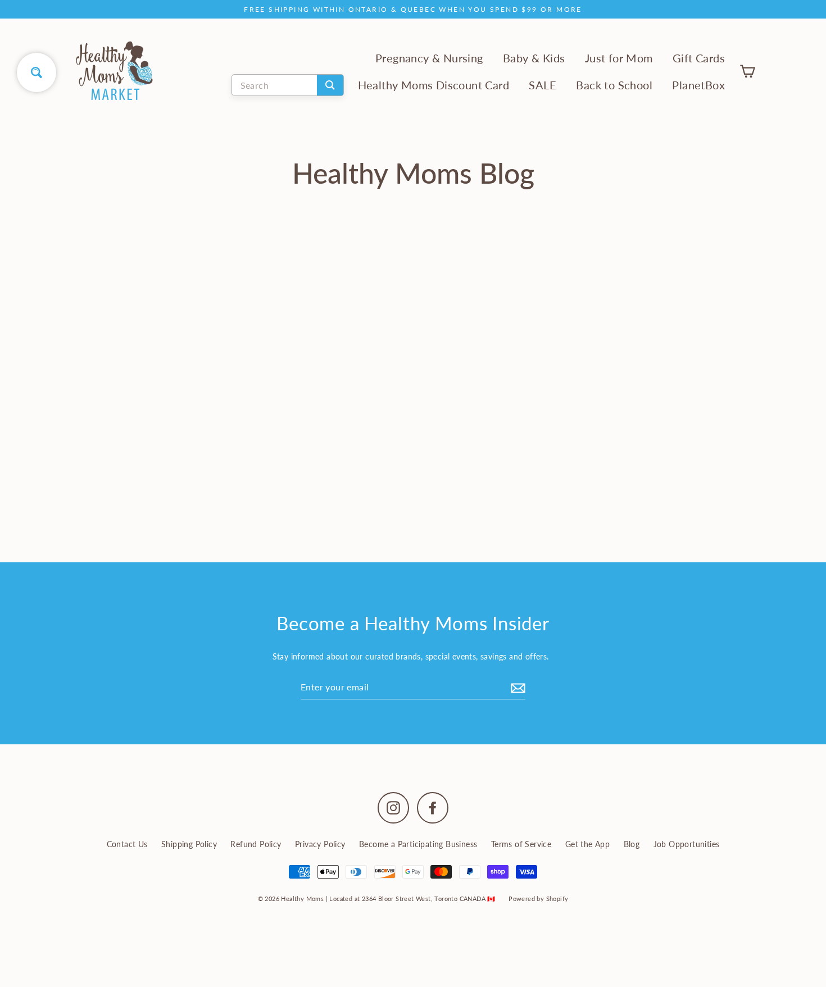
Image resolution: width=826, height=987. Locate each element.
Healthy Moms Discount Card (433, 85)
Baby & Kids (534, 58)
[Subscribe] (516, 687)
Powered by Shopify (538, 898)
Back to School (614, 85)
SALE (542, 85)
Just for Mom (619, 58)
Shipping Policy (189, 844)
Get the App (587, 844)
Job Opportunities (686, 844)
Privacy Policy (320, 844)
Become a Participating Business (418, 844)
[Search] (330, 85)
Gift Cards (699, 58)
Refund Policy (255, 844)
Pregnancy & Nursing (429, 58)
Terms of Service (521, 844)
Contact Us (127, 844)
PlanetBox (698, 85)
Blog (632, 844)
